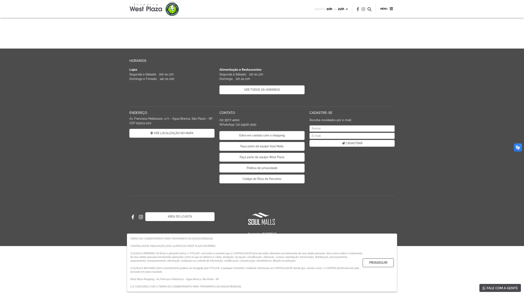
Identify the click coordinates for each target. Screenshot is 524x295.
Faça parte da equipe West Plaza (262, 157)
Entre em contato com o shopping (262, 135)
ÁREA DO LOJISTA (180, 216)
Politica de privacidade (262, 168)
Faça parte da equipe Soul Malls (262, 146)
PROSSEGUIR (378, 262)
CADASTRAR (354, 143)
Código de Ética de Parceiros (262, 178)
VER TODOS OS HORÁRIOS (262, 89)
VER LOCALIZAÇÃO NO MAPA (173, 133)
